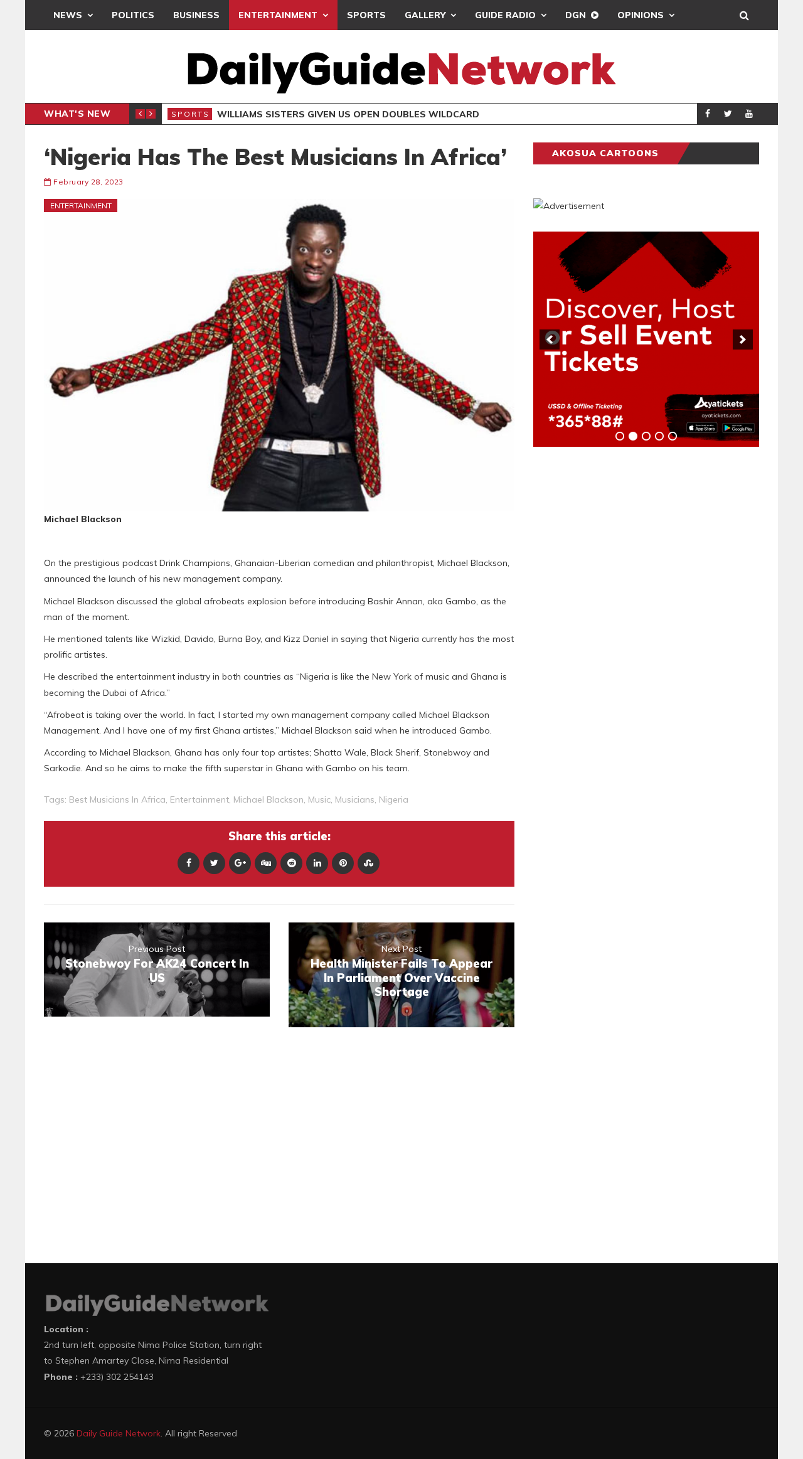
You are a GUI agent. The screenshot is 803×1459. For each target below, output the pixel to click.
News (67, 15)
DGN (575, 15)
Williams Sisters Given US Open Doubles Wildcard (348, 114)
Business (196, 15)
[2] (633, 436)
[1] (619, 436)
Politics (133, 15)
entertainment (199, 799)
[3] (646, 436)
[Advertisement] (627, 652)
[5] (672, 436)
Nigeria (393, 799)
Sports (366, 15)
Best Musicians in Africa (117, 799)
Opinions (640, 15)
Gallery (425, 15)
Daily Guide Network (119, 1433)
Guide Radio (505, 15)
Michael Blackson (268, 799)
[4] (659, 436)
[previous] (550, 339)
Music (319, 799)
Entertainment (277, 15)
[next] (743, 339)
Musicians (355, 799)
